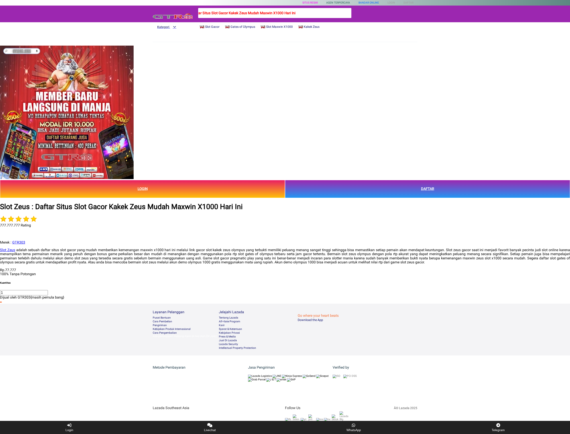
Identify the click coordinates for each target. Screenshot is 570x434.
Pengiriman (160, 325)
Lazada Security (228, 344)
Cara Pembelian (162, 321)
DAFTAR (427, 189)
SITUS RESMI (310, 2)
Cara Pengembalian (165, 332)
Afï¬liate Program (229, 321)
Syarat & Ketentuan (230, 329)
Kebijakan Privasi (229, 332)
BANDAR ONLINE (368, 2)
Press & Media (227, 336)
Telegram (498, 430)
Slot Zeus (7, 250)
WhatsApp (353, 430)
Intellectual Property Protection (237, 347)
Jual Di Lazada (228, 340)
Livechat (210, 430)
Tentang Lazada (228, 317)
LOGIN (143, 189)
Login (69, 430)
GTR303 (18, 242)
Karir (222, 325)
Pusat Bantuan (162, 317)
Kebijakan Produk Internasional (172, 329)
